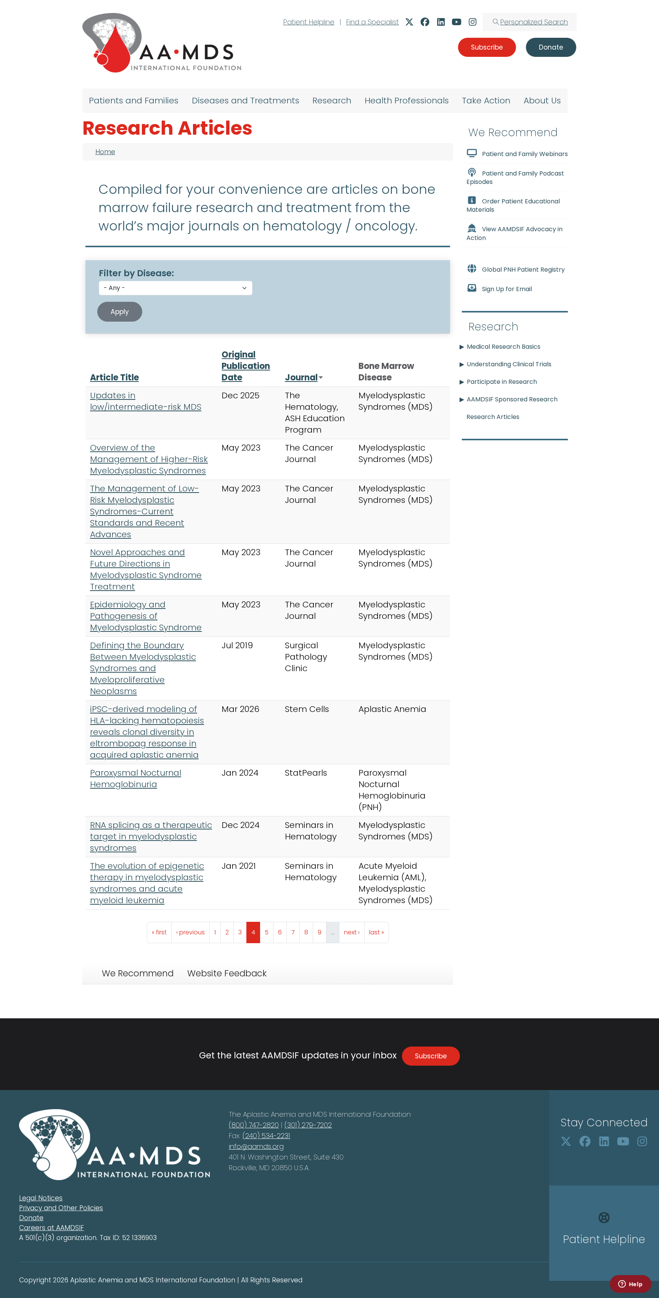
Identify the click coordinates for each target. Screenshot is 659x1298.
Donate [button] (551, 47)
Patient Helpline (308, 22)
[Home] (161, 42)
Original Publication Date (246, 366)
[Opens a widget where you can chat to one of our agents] (630, 1284)
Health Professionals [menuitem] (407, 100)
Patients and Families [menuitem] (133, 100)
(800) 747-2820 (254, 1125)
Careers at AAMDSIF (51, 1227)
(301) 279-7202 (308, 1125)
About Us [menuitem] (542, 100)
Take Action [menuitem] (486, 100)
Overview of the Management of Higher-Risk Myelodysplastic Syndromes (149, 459)
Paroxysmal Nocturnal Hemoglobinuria (135, 778)
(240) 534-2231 (266, 1135)
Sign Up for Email (507, 289)
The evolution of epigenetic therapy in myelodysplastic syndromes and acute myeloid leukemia (147, 883)
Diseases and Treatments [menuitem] (245, 100)
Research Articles (492, 416)
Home (105, 151)
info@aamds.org (256, 1146)
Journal (304, 377)
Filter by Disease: (136, 273)
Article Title (114, 377)
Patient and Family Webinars (525, 154)
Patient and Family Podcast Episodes (515, 177)
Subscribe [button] (487, 47)
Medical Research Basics (503, 346)
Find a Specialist (372, 22)
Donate (31, 1217)
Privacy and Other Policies (61, 1208)
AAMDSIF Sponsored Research (512, 399)
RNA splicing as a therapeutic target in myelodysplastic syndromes (151, 836)
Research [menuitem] (331, 100)
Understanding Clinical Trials (509, 364)
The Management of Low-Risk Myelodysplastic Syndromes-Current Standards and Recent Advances (144, 511)
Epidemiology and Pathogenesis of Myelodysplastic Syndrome (146, 616)
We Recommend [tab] (138, 973)
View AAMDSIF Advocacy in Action (514, 233)
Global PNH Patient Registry (523, 269)
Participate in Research (502, 381)
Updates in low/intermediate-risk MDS (145, 401)
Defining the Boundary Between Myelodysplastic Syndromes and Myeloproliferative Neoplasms (143, 668)
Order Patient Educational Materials (513, 205)
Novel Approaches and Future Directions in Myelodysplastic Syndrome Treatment (146, 569)
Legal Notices (41, 1198)
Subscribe (431, 1056)
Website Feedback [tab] (227, 973)
